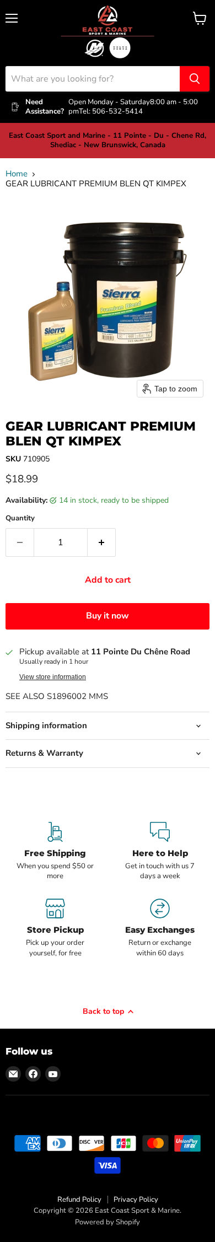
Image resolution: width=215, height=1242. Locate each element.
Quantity (20, 518)
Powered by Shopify (107, 1222)
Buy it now (107, 616)
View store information (52, 677)
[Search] (194, 79)
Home (17, 174)
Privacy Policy (136, 1200)
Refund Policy (79, 1200)
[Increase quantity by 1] (102, 542)
